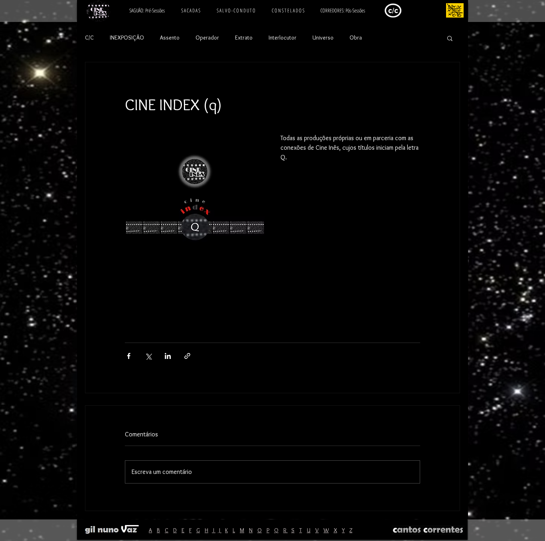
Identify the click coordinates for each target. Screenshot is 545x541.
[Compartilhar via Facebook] (128, 356)
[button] (450, 38)
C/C (89, 37)
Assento (170, 37)
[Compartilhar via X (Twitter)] (148, 356)
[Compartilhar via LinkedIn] (168, 356)
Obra (356, 37)
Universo (323, 37)
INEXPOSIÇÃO (127, 37)
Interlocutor (282, 37)
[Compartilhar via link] (187, 356)
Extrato (244, 37)
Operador (207, 37)
